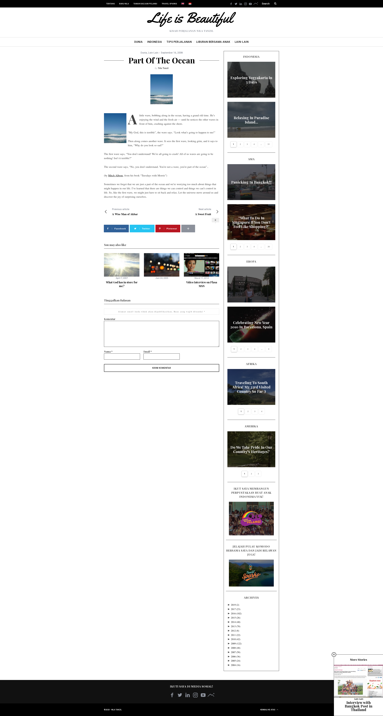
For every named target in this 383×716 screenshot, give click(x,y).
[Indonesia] (190, 3)
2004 (235, 665)
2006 (235, 656)
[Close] (334, 654)
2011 (235, 634)
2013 (235, 626)
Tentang (110, 4)
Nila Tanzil (163, 68)
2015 (235, 617)
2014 (235, 621)
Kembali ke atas (268, 710)
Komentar (109, 319)
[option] (121, 270)
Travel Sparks (169, 4)
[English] (182, 3)
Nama (108, 351)
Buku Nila (124, 4)
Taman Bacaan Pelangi (145, 4)
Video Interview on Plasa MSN (201, 284)
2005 (235, 660)
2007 (235, 652)
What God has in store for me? (121, 284)
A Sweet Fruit (203, 212)
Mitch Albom (115, 175)
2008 (235, 647)
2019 (235, 604)
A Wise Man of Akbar (125, 212)
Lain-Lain (153, 52)
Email (147, 351)
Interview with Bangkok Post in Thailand (358, 706)
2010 (235, 639)
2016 (236, 613)
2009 (236, 643)
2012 (235, 630)
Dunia (144, 52)
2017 (235, 609)
